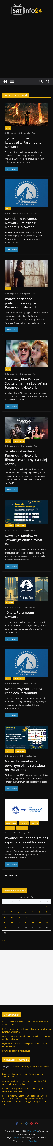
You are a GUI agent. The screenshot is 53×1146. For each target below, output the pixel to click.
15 (40, 917)
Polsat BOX (20, 526)
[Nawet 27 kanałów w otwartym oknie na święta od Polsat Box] (26, 737)
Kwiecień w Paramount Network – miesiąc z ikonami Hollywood (22, 222)
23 (47, 922)
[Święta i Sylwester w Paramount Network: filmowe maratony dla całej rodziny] (26, 428)
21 (33, 922)
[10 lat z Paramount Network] (26, 589)
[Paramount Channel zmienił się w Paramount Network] (26, 810)
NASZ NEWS (23, 823)
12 (19, 917)
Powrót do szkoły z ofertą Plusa (16, 1051)
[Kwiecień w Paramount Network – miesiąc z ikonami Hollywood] (26, 193)
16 (47, 917)
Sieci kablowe (22, 828)
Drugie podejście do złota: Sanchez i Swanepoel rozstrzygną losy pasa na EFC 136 (25, 1101)
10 (5, 917)
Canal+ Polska (11, 823)
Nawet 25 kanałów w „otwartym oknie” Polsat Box (23, 539)
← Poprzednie (9, 875)
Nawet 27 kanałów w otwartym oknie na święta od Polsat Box (25, 765)
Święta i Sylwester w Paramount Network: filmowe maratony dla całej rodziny (26, 457)
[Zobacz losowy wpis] (47, 81)
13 (26, 917)
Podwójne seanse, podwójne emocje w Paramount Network (21, 303)
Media (8, 128)
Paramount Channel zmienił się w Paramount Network (26, 840)
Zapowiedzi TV (19, 441)
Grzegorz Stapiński (28, 133)
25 (12, 927)
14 (33, 917)
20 (26, 922)
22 (40, 922)
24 (5, 927)
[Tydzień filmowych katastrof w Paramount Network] (26, 114)
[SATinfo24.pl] (5, 81)
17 (5, 922)
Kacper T (6, 1088)
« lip (4, 940)
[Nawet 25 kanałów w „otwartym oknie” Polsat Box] (26, 512)
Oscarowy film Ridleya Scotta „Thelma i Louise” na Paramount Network (26, 383)
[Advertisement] (26, 50)
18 (12, 922)
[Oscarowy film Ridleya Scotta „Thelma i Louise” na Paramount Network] (26, 353)
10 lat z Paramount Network (19, 614)
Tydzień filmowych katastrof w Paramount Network (23, 142)
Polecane (9, 526)
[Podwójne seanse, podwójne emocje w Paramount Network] (26, 273)
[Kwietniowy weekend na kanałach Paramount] (26, 663)
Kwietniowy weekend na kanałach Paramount (23, 690)
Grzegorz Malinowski (11, 1074)
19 (19, 922)
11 (12, 917)
